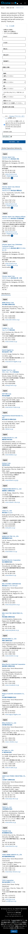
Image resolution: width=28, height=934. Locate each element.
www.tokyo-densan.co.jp (12, 872)
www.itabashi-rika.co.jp (12, 502)
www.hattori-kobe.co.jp (12, 407)
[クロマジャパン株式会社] (7, 2)
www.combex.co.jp (11, 341)
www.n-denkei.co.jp (11, 742)
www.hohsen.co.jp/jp (11, 480)
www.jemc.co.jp (10, 528)
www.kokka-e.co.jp (11, 551)
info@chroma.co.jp (12, 176)
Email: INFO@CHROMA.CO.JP (14, 916)
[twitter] (12, 178)
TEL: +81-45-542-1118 (14, 914)
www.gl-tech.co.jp (10, 385)
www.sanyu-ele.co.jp (11, 799)
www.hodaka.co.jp (11, 455)
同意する (14, 931)
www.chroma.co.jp (11, 174)
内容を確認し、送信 (14, 142)
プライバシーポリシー (14, 911)
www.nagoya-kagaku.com (13, 714)
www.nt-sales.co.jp (11, 767)
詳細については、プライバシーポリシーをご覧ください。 (15, 927)
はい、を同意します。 (14, 117)
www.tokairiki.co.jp (11, 846)
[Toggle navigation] (25, 3)
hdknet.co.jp (9, 429)
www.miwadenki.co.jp (12, 685)
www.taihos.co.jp (10, 822)
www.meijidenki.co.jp (12, 630)
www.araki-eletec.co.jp (12, 320)
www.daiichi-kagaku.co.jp (13, 361)
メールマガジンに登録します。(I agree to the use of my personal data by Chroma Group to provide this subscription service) (15, 124)
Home (3, 7)
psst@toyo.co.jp (11, 901)
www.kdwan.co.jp (10, 575)
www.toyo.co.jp (10, 899)
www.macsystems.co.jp (12, 604)
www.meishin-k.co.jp (11, 656)
